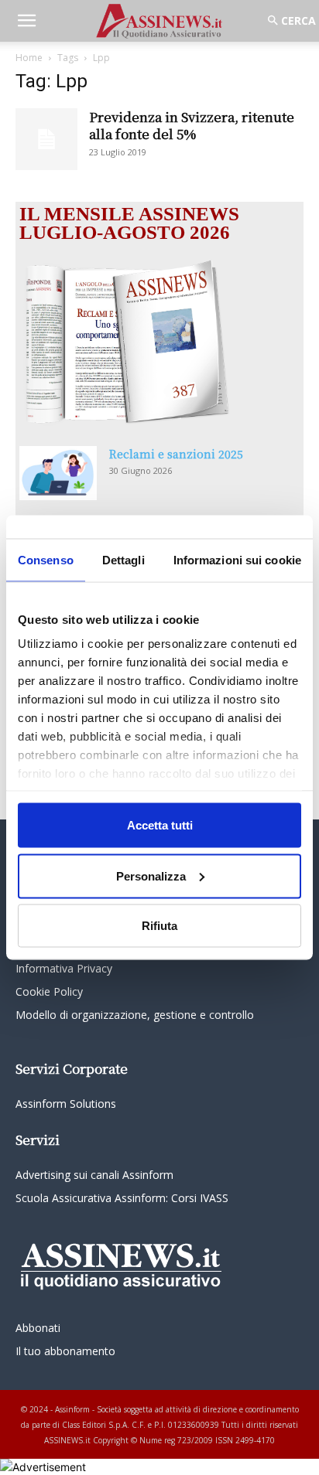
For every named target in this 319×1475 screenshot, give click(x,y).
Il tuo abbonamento (65, 1351)
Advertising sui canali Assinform (94, 1174)
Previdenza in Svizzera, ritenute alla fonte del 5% (191, 125)
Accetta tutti (160, 825)
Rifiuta (159, 925)
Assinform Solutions (65, 1103)
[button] (26, 21)
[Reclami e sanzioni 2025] (58, 473)
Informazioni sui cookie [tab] (237, 560)
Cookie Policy (49, 991)
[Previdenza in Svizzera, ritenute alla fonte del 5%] (46, 139)
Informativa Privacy (63, 968)
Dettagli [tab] (123, 560)
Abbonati (37, 1327)
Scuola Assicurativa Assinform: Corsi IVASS (121, 1198)
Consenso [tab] (46, 560)
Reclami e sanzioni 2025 (176, 454)
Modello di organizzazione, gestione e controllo (134, 1014)
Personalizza (151, 875)
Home (29, 57)
